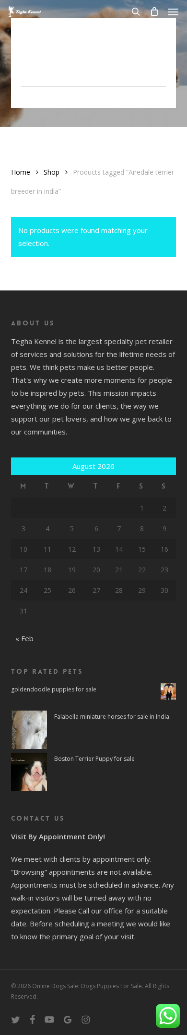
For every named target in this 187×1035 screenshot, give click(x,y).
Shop (51, 172)
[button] (173, 11)
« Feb (24, 638)
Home (20, 172)
